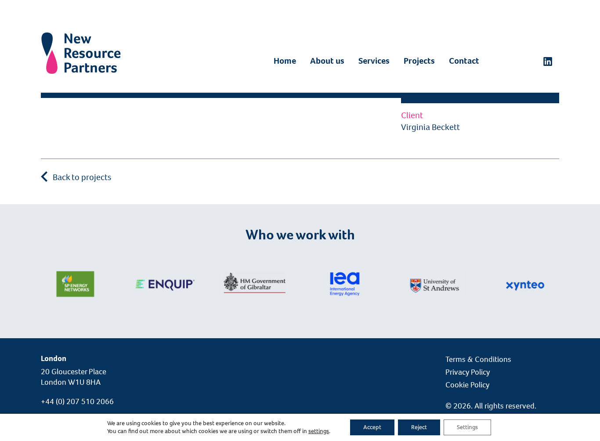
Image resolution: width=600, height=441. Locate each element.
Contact (464, 61)
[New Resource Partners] (81, 42)
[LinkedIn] (547, 61)
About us (327, 61)
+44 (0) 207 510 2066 (77, 401)
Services (374, 61)
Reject (419, 427)
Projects (419, 61)
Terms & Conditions (478, 359)
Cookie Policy (467, 385)
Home (285, 61)
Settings (467, 427)
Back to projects (81, 177)
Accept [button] (372, 427)
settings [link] (318, 431)
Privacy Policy (467, 372)
